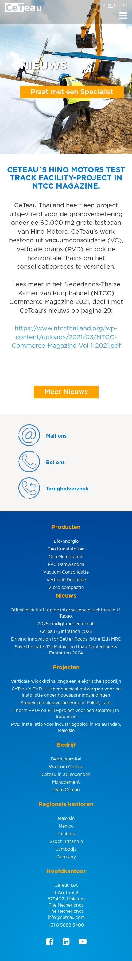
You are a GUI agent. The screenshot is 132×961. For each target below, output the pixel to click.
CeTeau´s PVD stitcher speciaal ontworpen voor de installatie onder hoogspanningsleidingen (66, 692)
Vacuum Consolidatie (66, 572)
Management (66, 782)
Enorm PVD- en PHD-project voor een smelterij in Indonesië (66, 714)
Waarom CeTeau (66, 767)
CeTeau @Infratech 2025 (66, 631)
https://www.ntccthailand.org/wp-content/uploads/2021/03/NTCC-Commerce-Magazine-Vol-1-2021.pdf (66, 337)
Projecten (66, 667)
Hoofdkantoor (66, 871)
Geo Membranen (66, 557)
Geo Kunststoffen (66, 549)
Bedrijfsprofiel (66, 759)
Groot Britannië (66, 842)
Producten (66, 527)
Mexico (66, 826)
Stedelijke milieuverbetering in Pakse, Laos (66, 703)
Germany (66, 857)
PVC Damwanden (66, 564)
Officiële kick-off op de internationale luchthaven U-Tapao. (66, 613)
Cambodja (66, 849)
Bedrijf (66, 745)
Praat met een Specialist (72, 92)
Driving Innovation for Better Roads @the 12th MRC (66, 639)
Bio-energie (66, 541)
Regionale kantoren (66, 804)
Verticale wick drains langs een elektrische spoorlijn (66, 681)
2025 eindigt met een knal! (66, 624)
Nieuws (66, 596)
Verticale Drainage (66, 580)
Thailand (66, 834)
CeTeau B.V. (66, 885)
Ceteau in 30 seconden (66, 774)
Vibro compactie (66, 588)
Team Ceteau (66, 790)
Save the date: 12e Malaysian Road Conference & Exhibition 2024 (66, 650)
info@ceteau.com (66, 917)
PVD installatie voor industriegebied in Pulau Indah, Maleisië (66, 727)
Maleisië (66, 818)
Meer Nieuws (66, 391)
